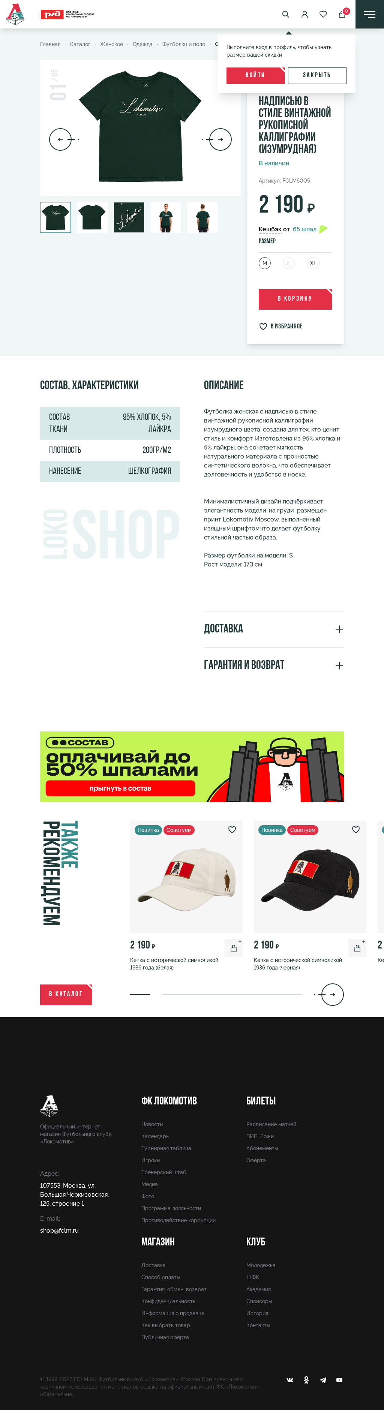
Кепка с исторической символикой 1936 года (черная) (298, 964)
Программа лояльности (171, 1208)
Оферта (256, 1160)
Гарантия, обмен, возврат (174, 1289)
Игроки (150, 1160)
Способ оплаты (160, 1277)
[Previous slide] (64, 139)
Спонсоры (259, 1301)
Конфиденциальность (168, 1301)
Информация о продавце (172, 1313)
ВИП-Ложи (260, 1136)
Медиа (149, 1184)
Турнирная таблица (166, 1148)
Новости (152, 1124)
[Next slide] (217, 139)
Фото (147, 1196)
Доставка (153, 1265)
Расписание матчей (271, 1124)
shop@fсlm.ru (59, 1230)
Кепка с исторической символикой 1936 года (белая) (174, 964)
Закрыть (317, 75)
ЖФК (252, 1277)
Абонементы (262, 1148)
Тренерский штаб (163, 1172)
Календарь (155, 1136)
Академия (258, 1289)
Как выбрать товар (165, 1325)
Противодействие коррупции (178, 1220)
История (257, 1313)
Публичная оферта (165, 1337)
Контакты (258, 1325)
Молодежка (261, 1265)
